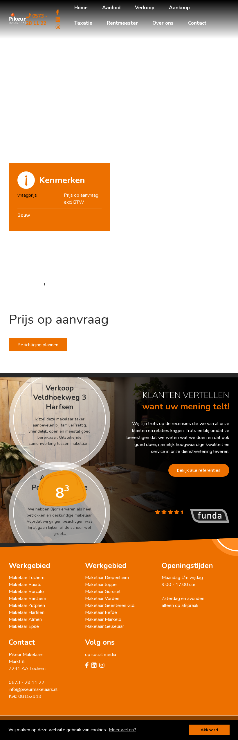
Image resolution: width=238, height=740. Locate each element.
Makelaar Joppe (101, 584)
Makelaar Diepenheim (107, 577)
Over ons (163, 23)
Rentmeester (122, 23)
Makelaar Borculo (26, 591)
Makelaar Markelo (103, 619)
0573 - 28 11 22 (36, 20)
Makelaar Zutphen (27, 605)
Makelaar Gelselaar (104, 626)
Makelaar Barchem (27, 598)
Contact (197, 23)
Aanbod (111, 7)
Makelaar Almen (25, 619)
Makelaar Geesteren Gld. (110, 605)
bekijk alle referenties (199, 470)
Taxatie (83, 23)
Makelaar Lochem (26, 577)
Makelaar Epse (24, 626)
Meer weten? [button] (122, 730)
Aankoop (179, 7)
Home (81, 7)
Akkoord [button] (209, 730)
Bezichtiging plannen (37, 345)
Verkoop (144, 7)
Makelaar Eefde (101, 612)
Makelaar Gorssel (102, 591)
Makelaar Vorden (102, 598)
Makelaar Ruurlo (25, 584)
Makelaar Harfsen (26, 612)
